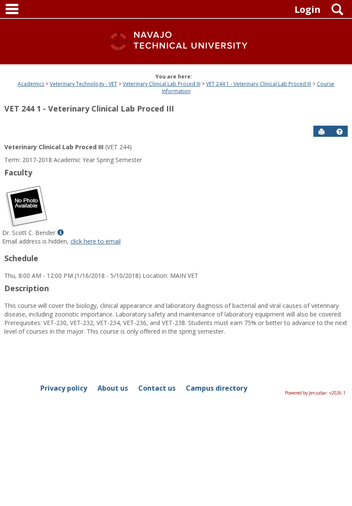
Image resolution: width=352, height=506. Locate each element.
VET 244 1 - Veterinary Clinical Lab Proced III (258, 83)
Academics (31, 83)
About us (112, 388)
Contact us (157, 388)
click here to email (95, 241)
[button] (339, 131)
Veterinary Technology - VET (83, 83)
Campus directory (216, 388)
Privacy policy (63, 388)
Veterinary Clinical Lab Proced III (161, 83)
